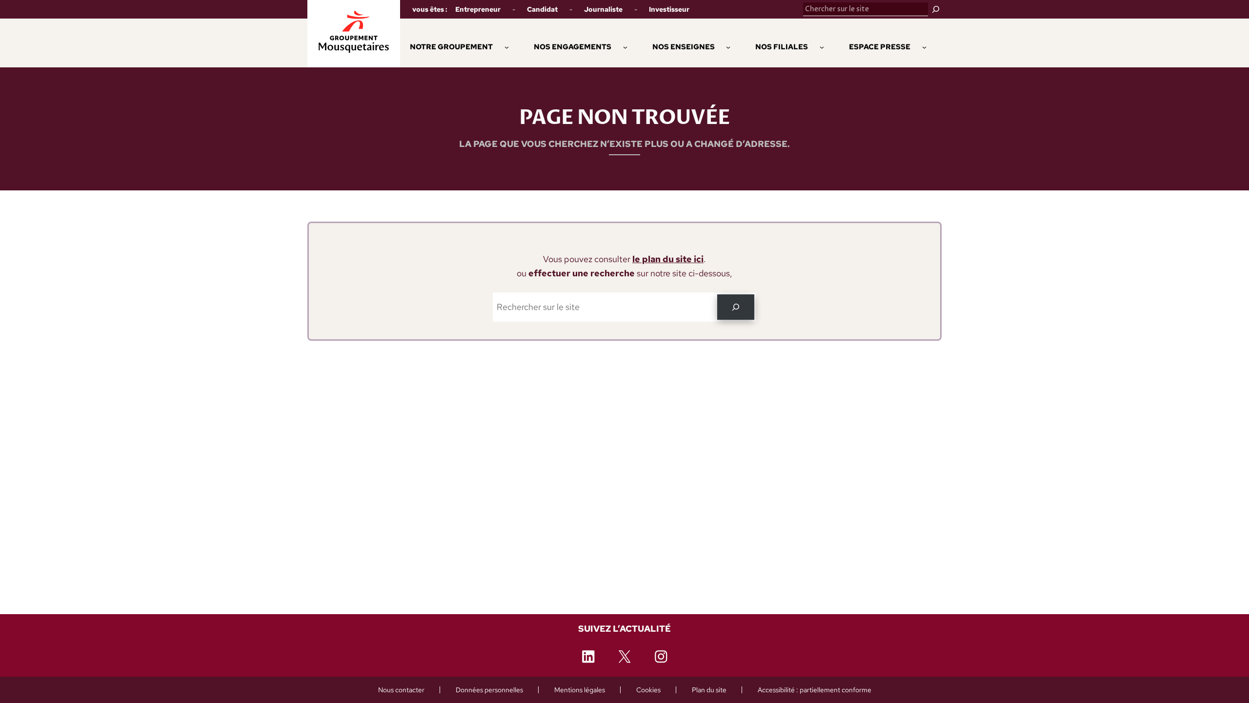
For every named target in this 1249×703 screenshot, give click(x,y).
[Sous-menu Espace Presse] (924, 46)
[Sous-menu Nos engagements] (625, 46)
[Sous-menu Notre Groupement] (506, 46)
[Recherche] (735, 307)
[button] (572, 46)
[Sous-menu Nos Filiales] (822, 46)
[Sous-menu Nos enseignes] (728, 46)
